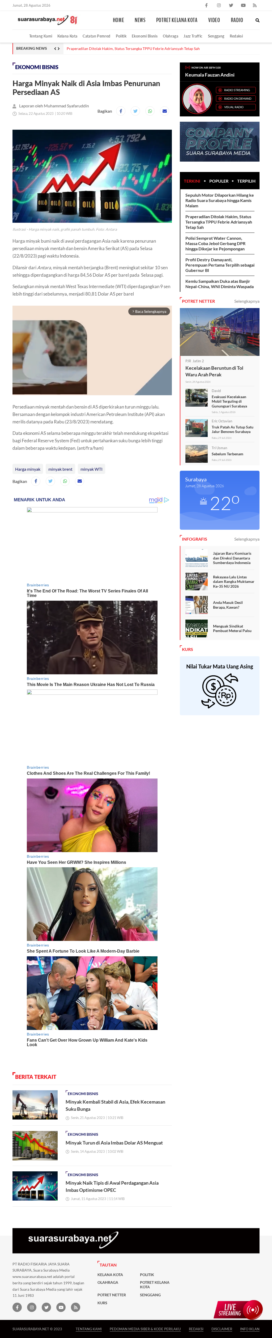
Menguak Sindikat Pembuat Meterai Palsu (232, 628)
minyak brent (60, 469)
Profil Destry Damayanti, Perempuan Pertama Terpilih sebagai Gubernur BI (219, 265)
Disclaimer (221, 1328)
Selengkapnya (247, 301)
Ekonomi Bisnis (145, 36)
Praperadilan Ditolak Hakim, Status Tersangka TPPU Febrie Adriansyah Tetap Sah (218, 222)
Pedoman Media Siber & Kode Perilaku (145, 1328)
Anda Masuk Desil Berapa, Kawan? (228, 604)
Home (118, 20)
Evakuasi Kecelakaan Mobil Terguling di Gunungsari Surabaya (229, 401)
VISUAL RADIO (234, 107)
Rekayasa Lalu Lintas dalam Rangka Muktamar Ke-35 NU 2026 (233, 581)
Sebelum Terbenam (227, 454)
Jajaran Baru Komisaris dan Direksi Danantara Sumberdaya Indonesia (232, 558)
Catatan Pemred (96, 36)
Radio (237, 20)
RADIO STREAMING (237, 90)
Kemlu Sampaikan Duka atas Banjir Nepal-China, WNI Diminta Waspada (219, 284)
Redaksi (236, 36)
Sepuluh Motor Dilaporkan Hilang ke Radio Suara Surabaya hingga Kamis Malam (219, 200)
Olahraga (170, 36)
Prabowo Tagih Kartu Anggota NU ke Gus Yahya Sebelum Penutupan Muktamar (132, 49)
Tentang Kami (40, 36)
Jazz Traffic (193, 36)
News (140, 20)
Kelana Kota (67, 36)
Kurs (102, 1303)
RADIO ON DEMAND (237, 98)
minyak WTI (91, 469)
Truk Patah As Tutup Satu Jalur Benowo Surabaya (232, 429)
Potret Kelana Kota (177, 20)
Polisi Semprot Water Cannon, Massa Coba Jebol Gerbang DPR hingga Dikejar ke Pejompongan (215, 243)
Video (214, 20)
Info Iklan (250, 1328)
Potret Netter (111, 1295)
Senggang (216, 36)
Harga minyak (27, 469)
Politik (121, 36)
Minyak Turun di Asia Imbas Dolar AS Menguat (114, 1143)
